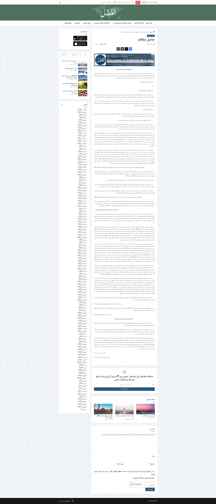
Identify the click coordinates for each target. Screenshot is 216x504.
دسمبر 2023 (82, 193)
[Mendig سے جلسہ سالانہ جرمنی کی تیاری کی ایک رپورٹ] (82, 78)
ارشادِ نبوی (149, 23)
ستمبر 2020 (82, 295)
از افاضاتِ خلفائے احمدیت (102, 23)
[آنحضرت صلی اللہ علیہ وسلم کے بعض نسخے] (82, 93)
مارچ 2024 (82, 185)
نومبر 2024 (82, 164)
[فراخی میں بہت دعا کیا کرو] (145, 409)
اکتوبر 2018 (82, 355)
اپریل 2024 (82, 183)
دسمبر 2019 (82, 318)
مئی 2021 (82, 274)
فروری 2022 (82, 250)
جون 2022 (82, 240)
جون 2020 (82, 303)
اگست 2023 (82, 203)
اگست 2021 (82, 266)
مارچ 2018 (82, 373)
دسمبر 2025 (82, 131)
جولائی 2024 (81, 175)
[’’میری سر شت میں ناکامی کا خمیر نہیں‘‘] (82, 63)
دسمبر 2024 (82, 162)
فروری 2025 (82, 157)
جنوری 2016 (82, 407)
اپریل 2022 (82, 245)
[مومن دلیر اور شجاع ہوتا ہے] (82, 71)
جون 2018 (82, 365)
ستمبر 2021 (82, 263)
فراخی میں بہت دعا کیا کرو (149, 416)
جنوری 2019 (82, 347)
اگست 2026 (82, 110)
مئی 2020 (82, 305)
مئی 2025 (82, 149)
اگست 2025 (82, 141)
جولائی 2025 (81, 144)
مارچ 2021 (82, 279)
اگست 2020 (82, 297)
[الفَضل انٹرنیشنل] (108, 12)
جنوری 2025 (82, 159)
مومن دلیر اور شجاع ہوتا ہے (71, 68)
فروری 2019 (82, 344)
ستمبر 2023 (82, 201)
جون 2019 (82, 334)
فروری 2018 (82, 376)
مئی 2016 (82, 396)
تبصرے (63, 54)
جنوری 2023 (82, 222)
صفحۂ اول (149, 32)
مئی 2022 (82, 243)
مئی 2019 (82, 336)
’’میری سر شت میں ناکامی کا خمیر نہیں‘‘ (69, 62)
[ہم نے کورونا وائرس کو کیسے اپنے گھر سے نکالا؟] (82, 85)
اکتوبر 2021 (82, 261)
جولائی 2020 (81, 300)
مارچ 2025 (82, 154)
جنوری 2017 (82, 394)
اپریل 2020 (82, 308)
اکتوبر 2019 (82, 323)
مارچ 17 (83, 409)
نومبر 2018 (82, 352)
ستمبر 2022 (82, 232)
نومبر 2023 (82, 196)
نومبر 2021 (82, 258)
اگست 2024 (82, 172)
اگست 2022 (82, 235)
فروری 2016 (82, 404)
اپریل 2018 (82, 370)
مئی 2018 (82, 368)
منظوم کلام (68, 23)
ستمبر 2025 (82, 138)
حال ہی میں (74, 54)
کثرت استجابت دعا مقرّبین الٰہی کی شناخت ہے (124, 416)
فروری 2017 (82, 391)
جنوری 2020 (82, 316)
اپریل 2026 (82, 120)
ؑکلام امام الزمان (138, 23)
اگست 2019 (82, 329)
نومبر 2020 (82, 290)
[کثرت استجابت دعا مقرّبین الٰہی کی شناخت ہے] (124, 409)
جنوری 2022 (82, 253)
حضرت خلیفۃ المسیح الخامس (122, 23)
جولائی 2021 (81, 269)
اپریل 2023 (82, 214)
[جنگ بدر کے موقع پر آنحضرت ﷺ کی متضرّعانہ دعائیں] (103, 409)
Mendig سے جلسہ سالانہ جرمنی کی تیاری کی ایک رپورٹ (69, 77)
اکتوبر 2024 (82, 167)
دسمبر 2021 (82, 256)
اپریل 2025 (82, 151)
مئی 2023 (82, 211)
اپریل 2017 (82, 386)
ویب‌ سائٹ (120, 464)
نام (153, 456)
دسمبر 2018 (82, 349)
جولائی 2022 (81, 237)
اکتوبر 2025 (82, 136)
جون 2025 (82, 146)
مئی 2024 (82, 180)
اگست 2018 (82, 360)
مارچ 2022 (82, 248)
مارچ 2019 (82, 342)
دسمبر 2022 (82, 224)
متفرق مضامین (134, 32)
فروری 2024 (82, 188)
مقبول (85, 54)
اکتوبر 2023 (82, 198)
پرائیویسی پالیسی (64, 501)
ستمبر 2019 (82, 326)
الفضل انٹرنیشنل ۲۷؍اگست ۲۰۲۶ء (124, 2)
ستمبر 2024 (82, 170)
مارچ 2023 (82, 217)
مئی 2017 (82, 383)
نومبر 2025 (82, 133)
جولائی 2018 (81, 362)
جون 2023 (82, 209)
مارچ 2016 (82, 402)
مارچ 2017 (82, 389)
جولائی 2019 (81, 331)
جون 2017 (82, 381)
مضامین (77, 23)
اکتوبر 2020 (82, 292)
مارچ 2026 (82, 123)
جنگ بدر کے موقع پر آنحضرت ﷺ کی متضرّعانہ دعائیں (104, 416)
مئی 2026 (82, 117)
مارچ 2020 (82, 310)
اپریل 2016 (82, 399)
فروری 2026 (82, 125)
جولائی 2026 (81, 112)
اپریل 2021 (82, 276)
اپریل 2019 (82, 339)
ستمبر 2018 (82, 357)
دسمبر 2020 (82, 287)
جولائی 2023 (81, 206)
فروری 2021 (82, 282)
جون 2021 (82, 271)
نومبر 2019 (82, 321)
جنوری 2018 (82, 378)
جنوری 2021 (82, 284)
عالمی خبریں (87, 23)
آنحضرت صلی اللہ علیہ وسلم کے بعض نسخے (70, 92)
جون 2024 (82, 177)
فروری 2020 (82, 313)
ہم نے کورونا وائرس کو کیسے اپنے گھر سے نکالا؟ (69, 84)
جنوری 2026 (82, 128)
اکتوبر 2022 (82, 230)
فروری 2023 (82, 219)
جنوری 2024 (82, 190)
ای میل (152, 464)
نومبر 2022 (82, 227)
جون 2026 (82, 115)
